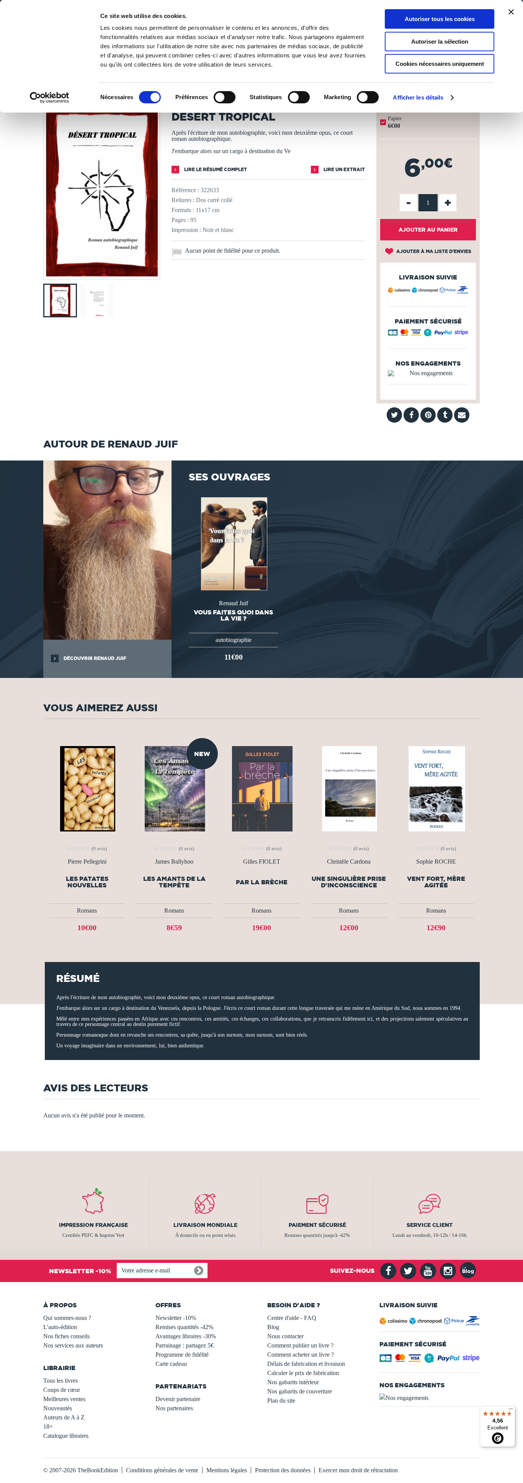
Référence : (185, 190)
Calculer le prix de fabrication (303, 1373)
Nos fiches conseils (66, 1336)
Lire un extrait (343, 169)
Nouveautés (57, 1408)
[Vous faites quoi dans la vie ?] (233, 543)
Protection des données (283, 1470)
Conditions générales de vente (162, 1470)
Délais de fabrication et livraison (306, 1364)
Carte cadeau (171, 1364)
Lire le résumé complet (215, 169)
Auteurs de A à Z (64, 1417)
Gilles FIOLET (261, 862)
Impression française (93, 1225)
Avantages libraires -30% (185, 1336)
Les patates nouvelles (87, 881)
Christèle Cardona (349, 862)
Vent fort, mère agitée (436, 881)
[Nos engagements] (428, 373)
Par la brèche (262, 882)
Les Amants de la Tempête (174, 881)
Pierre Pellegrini (87, 862)
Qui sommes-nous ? (67, 1318)
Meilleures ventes (64, 1399)
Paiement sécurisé (317, 1225)
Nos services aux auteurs (73, 1345)
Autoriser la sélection (439, 41)
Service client (430, 1225)
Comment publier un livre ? (300, 1345)
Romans (87, 910)
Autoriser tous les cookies (440, 19)
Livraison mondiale (205, 1225)
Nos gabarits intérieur (293, 1382)
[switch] (224, 97)
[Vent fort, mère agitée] (436, 788)
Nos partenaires (174, 1408)
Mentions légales (226, 1470)
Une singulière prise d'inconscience (349, 881)
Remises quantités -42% (184, 1327)
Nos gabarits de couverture (299, 1391)
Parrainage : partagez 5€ (184, 1345)
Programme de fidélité (182, 1354)
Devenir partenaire (177, 1399)
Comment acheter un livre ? (300, 1354)
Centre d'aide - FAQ (291, 1318)
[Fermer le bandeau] (511, 12)
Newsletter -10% (175, 1318)
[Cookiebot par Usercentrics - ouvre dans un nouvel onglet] (49, 97)
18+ (48, 1426)
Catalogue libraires (65, 1435)
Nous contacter (285, 1336)
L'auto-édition (60, 1327)
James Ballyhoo (174, 862)
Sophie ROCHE (436, 862)
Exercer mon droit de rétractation (358, 1470)
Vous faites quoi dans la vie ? (233, 615)
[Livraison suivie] (428, 291)
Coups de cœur (61, 1390)
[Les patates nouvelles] (87, 788)
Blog (273, 1327)
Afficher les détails (418, 97)
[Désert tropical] (102, 274)
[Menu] (510, 1410)
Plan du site (281, 1400)
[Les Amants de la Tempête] (174, 788)
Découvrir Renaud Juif (94, 658)
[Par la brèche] (261, 788)
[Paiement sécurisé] (428, 334)
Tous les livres (60, 1380)
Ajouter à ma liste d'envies (433, 251)
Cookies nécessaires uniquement (440, 63)
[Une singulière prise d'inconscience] (349, 788)
